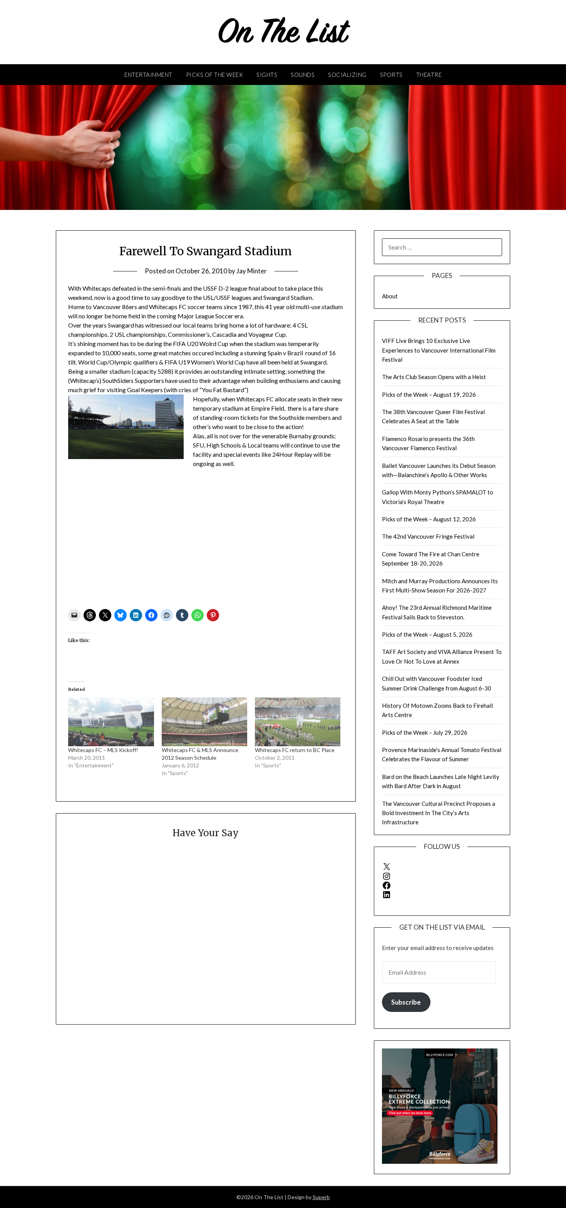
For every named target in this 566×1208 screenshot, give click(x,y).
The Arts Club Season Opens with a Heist (434, 376)
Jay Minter (251, 271)
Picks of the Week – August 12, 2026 (429, 519)
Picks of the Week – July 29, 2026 (424, 732)
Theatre (429, 74)
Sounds (303, 74)
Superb (321, 1197)
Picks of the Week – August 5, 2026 (427, 634)
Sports (391, 74)
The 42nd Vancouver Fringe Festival (428, 536)
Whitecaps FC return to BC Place (295, 750)
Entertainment (148, 74)
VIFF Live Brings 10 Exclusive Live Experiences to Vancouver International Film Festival (439, 350)
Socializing (347, 74)
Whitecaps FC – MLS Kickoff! (103, 750)
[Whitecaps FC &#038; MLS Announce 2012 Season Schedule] (204, 721)
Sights (266, 74)
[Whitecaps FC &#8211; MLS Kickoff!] (111, 721)
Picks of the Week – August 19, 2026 (429, 394)
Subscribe (406, 1002)
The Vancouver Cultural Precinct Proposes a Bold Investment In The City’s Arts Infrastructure (438, 813)
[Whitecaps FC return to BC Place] (297, 721)
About (390, 296)
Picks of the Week (214, 74)
